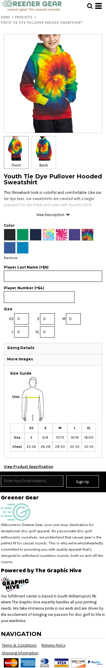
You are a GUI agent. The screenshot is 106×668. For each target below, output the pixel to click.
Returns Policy (53, 645)
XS (11, 319)
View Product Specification (28, 466)
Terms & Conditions (19, 645)
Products (24, 17)
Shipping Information (20, 653)
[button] (90, 6)
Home (5, 17)
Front (16, 165)
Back (43, 165)
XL (37, 332)
